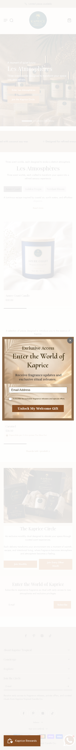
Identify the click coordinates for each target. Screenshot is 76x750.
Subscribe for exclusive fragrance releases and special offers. (39, 399)
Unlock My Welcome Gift (38, 408)
